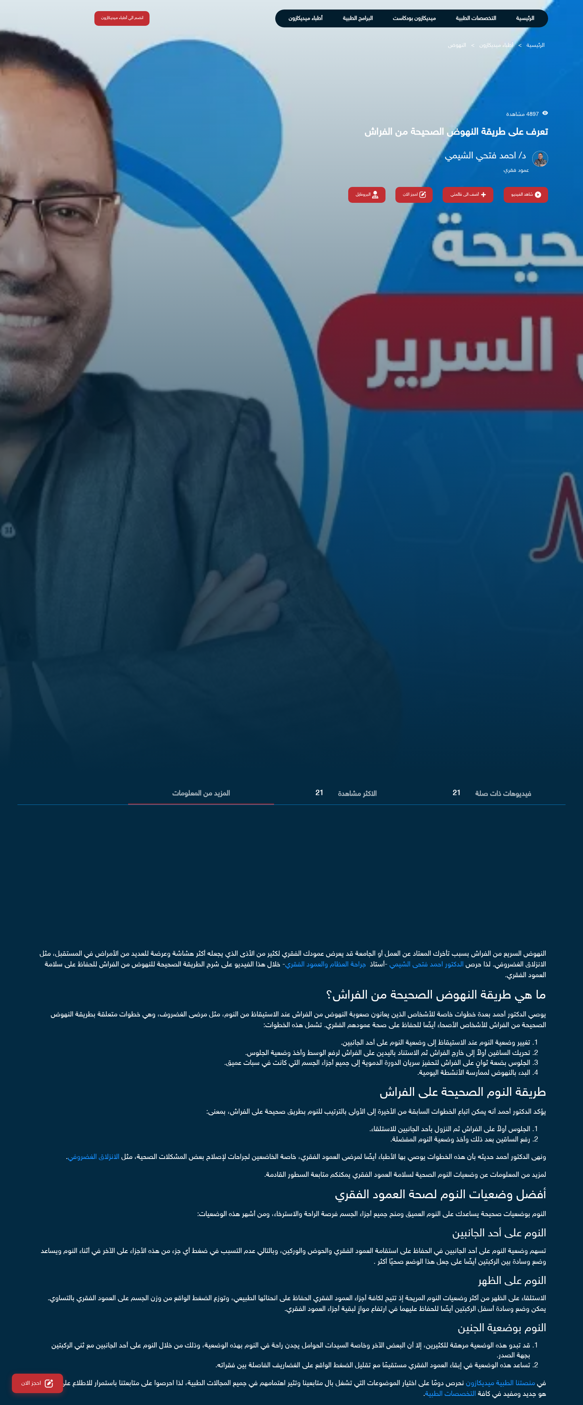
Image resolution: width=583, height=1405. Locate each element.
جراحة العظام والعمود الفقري (325, 964)
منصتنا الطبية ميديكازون (500, 1383)
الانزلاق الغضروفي (93, 1157)
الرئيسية (525, 18)
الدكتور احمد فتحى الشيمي (426, 964)
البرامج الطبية (358, 18)
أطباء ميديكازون (305, 18)
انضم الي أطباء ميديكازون (122, 18)
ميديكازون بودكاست (414, 18)
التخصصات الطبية (476, 18)
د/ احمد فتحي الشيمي (485, 156)
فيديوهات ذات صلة (503, 794)
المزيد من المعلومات (201, 793)
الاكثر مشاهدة (357, 794)
